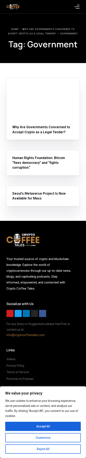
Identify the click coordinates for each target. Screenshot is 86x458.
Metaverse (21, 188)
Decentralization (45, 87)
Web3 (38, 188)
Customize (43, 437)
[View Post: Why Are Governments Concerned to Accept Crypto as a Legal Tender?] (43, 99)
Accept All (43, 426)
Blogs (18, 87)
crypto (28, 87)
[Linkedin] (26, 313)
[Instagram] (34, 313)
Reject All (43, 449)
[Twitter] (18, 313)
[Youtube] (10, 313)
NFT (31, 188)
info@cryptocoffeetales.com (25, 335)
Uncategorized (23, 152)
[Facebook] (42, 313)
